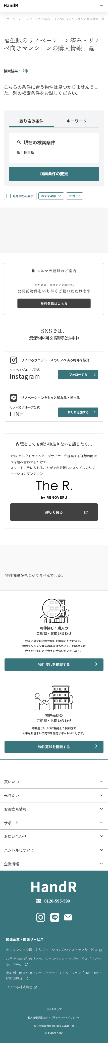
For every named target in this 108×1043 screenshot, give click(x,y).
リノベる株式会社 (19, 986)
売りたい (11, 795)
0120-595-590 (57, 901)
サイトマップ (54, 1009)
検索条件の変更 (54, 173)
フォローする (78, 374)
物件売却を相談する (54, 746)
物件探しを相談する (54, 664)
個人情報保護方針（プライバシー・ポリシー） (54, 1017)
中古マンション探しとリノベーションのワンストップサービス (52, 949)
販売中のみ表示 (23, 196)
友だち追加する (78, 412)
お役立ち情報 (15, 809)
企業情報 (11, 863)
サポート (11, 822)
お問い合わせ (15, 836)
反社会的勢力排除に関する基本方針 (54, 1026)
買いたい (11, 781)
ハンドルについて (19, 850)
